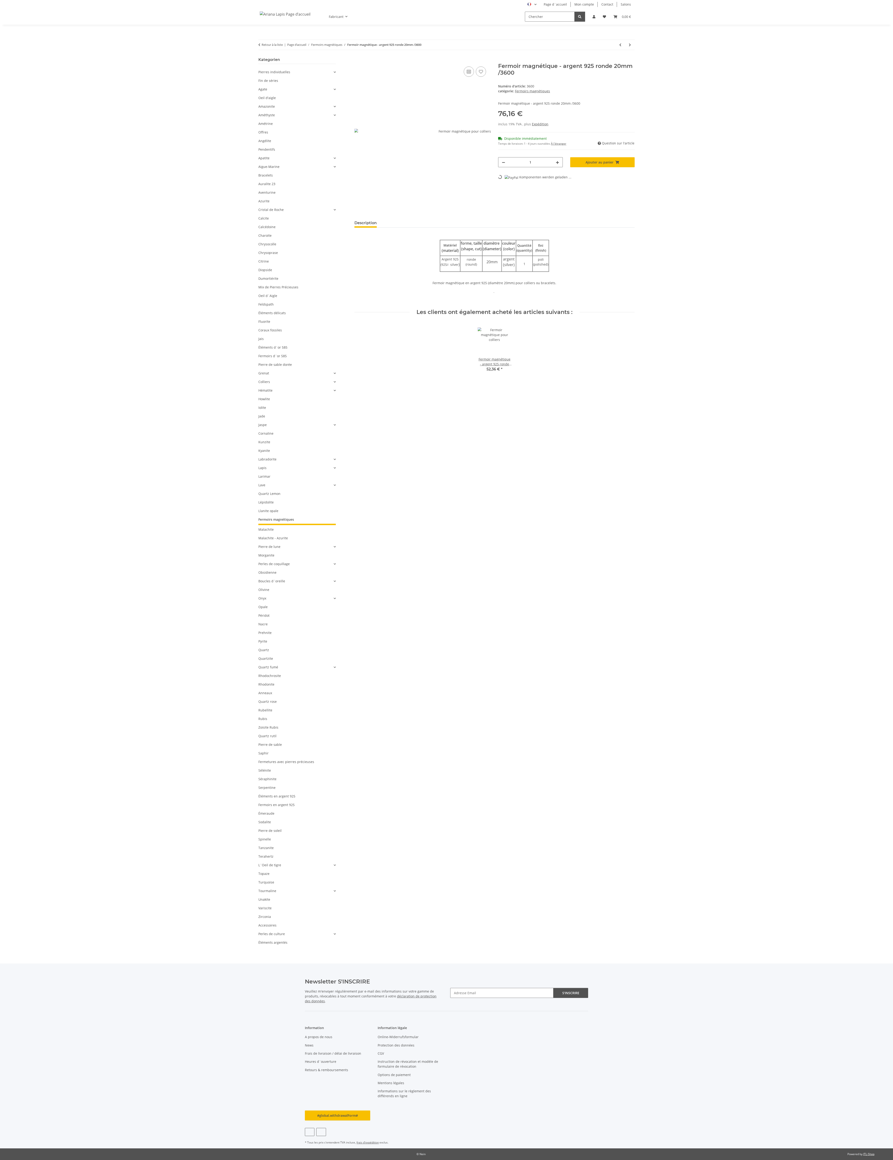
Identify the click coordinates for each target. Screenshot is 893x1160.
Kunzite (264, 442)
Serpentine (267, 787)
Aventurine (267, 192)
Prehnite (265, 632)
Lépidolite (266, 502)
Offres (263, 132)
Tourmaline (267, 891)
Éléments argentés (272, 942)
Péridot (264, 615)
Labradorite (267, 459)
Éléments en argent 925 (276, 796)
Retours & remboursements (326, 1070)
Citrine (263, 261)
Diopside (265, 270)
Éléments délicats (272, 313)
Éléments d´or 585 (272, 347)
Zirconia (264, 916)
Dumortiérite (268, 278)
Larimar (264, 476)
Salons (626, 4)
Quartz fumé (268, 667)
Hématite (265, 390)
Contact (607, 4)
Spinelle (264, 839)
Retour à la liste (272, 45)
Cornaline (265, 433)
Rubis (262, 719)
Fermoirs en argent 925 (276, 805)
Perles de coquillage (274, 564)
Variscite (265, 908)
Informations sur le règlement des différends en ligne (404, 1093)
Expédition (540, 124)
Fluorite (264, 321)
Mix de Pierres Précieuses (278, 287)
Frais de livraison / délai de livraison (333, 1053)
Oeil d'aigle (267, 98)
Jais (261, 339)
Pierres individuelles (274, 72)
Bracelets (265, 175)
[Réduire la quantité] (503, 162)
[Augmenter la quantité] (557, 162)
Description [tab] (365, 223)
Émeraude (266, 813)
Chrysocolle (267, 244)
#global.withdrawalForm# (337, 1115)
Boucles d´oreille (271, 581)
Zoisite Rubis (268, 727)
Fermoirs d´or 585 (272, 356)
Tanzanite (266, 848)
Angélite (264, 141)
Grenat (263, 373)
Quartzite (265, 658)
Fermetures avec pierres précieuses (286, 762)
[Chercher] (579, 17)
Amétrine (265, 123)
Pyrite (262, 641)
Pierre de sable (270, 744)
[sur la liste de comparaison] (469, 72)
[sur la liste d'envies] (481, 72)
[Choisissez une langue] (532, 4)
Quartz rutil (267, 736)
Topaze (264, 873)
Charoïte (265, 235)
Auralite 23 (266, 184)
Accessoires (267, 925)
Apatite (264, 158)
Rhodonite (266, 684)
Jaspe (262, 425)
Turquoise (266, 882)
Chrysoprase (268, 252)
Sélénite (264, 770)
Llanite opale (268, 511)
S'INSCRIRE (570, 993)
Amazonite (266, 106)
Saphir (263, 753)
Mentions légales (391, 1083)
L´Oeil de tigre (269, 865)
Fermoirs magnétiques (532, 91)
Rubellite (265, 710)
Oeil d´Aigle (267, 295)
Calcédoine (267, 227)
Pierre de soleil (270, 830)
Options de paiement (394, 1075)
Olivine (263, 589)
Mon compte (584, 4)
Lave (261, 485)
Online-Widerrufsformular (398, 1037)
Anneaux (265, 693)
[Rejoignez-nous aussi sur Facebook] (309, 1132)
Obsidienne (267, 572)
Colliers (264, 382)
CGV (381, 1053)
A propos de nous (318, 1037)
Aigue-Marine (269, 166)
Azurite (264, 201)
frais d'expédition (368, 1142)
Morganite (266, 555)
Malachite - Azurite (273, 538)
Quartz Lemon (269, 493)
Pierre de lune (269, 546)
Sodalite (264, 822)
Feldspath (266, 304)
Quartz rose (267, 701)
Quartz (263, 650)
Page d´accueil (555, 4)
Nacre (263, 624)
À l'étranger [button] (558, 144)
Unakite (264, 899)
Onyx (262, 598)
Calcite (263, 218)
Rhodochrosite (269, 675)
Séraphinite (267, 779)
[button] (594, 17)
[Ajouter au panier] (358, 60)
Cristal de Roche (271, 209)
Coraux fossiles (270, 330)
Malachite (266, 529)
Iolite (262, 407)
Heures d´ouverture (320, 1061)
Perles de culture (271, 934)
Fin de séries (268, 80)
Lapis (262, 468)
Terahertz (265, 856)
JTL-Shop (868, 1154)
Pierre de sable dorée (275, 364)
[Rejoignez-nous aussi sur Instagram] (321, 1132)
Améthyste (266, 115)
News (309, 1045)
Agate (262, 89)
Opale (263, 607)
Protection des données (396, 1045)
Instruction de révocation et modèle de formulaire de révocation (408, 1064)
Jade (261, 416)
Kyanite (264, 450)
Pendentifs (266, 149)
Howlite (264, 399)
